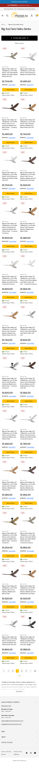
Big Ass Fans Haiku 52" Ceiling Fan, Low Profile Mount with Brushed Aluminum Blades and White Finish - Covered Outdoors (9, 228)
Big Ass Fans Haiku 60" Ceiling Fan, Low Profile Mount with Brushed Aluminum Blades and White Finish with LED (9, 641)
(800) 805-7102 (6, 706)
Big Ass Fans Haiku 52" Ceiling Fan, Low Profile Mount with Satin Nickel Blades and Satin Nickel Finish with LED (10, 72)
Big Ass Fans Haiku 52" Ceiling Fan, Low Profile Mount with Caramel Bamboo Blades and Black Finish (27, 227)
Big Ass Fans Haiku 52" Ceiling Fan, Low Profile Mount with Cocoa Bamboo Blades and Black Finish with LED (27, 486)
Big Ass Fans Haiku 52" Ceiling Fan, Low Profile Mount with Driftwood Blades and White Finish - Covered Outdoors (10, 280)
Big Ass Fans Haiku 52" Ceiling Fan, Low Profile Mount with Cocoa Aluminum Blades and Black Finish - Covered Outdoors (9, 124)
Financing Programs (30, 9)
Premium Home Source (21, 760)
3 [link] (17, 671)
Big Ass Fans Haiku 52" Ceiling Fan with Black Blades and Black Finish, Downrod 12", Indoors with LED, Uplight (28, 641)
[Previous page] (4, 671)
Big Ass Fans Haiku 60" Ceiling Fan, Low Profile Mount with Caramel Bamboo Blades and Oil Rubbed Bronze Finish (27, 590)
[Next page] (19, 675)
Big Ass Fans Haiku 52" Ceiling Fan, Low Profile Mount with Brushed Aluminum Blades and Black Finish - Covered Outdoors (9, 383)
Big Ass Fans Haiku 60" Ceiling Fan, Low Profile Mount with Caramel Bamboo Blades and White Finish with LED (9, 331)
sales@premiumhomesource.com (11, 724)
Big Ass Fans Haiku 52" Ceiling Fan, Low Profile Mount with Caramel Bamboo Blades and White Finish (9, 486)
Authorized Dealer (8, 9)
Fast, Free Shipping (19, 9)
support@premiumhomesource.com (12, 721)
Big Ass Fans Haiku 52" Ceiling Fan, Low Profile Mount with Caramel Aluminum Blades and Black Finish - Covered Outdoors (9, 538)
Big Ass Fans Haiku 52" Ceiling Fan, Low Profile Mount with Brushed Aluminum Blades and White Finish (9, 435)
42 (35, 671)
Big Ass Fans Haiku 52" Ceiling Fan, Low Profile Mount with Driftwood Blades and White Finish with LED (10, 176)
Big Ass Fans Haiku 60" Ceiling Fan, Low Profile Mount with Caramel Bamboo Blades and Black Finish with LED (27, 123)
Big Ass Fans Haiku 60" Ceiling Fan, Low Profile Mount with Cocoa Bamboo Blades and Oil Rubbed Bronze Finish (27, 176)
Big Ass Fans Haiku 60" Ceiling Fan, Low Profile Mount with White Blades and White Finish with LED (28, 331)
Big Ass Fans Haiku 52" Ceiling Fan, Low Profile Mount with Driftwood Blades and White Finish (28, 71)
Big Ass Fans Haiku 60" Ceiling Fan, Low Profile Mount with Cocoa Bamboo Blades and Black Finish (9, 590)
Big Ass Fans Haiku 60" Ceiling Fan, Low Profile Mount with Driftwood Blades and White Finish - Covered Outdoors (28, 435)
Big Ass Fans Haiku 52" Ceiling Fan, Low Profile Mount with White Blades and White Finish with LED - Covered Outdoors (28, 280)
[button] (2, 16)
